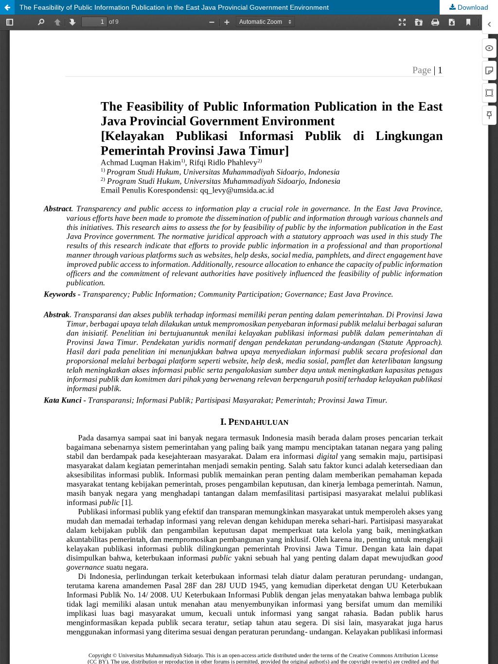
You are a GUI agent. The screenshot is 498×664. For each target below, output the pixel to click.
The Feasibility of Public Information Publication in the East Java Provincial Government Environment (174, 7)
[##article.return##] (7, 7)
